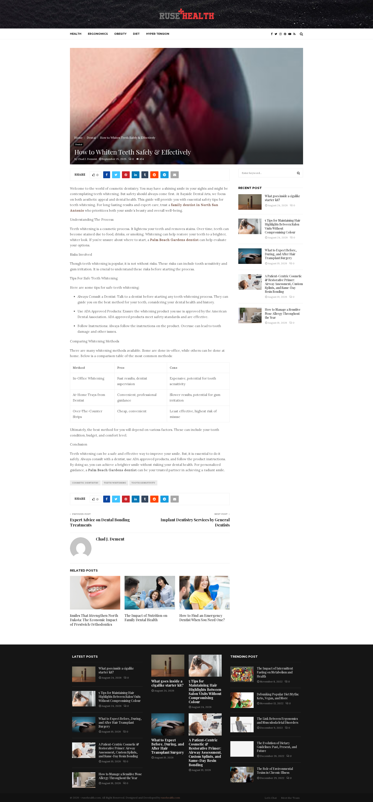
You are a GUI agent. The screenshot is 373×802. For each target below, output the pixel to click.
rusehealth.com (170, 797)
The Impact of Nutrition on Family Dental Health (146, 617)
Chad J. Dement (87, 159)
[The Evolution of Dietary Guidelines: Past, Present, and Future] (242, 749)
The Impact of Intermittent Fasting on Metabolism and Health (275, 672)
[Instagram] (281, 34)
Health (75, 33)
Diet (136, 33)
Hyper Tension (157, 33)
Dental (78, 144)
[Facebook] (273, 34)
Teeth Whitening (115, 482)
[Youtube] (290, 34)
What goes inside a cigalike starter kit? (282, 198)
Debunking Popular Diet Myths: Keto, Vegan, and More (278, 696)
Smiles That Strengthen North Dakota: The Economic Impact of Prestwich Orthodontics (94, 620)
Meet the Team (290, 797)
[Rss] (295, 34)
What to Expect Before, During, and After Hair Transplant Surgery (281, 254)
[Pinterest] (286, 34)
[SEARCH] (298, 173)
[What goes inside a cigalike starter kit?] (250, 202)
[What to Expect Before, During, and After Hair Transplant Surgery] (250, 256)
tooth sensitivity (143, 482)
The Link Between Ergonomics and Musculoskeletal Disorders (277, 721)
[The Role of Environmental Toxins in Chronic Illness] (242, 774)
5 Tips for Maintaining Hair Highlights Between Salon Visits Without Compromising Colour (282, 226)
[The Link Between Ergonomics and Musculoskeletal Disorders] (242, 724)
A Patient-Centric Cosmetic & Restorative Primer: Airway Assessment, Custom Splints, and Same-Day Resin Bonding (284, 284)
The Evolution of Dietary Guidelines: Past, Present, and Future (277, 747)
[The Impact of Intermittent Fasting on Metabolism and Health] (242, 674)
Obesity (120, 33)
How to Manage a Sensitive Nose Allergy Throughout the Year (282, 313)
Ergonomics (98, 33)
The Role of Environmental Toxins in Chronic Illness (275, 771)
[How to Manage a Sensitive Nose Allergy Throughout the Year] (250, 315)
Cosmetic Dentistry (85, 482)
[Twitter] (277, 34)
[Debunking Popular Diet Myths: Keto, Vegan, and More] (242, 700)
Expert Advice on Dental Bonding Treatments (100, 522)
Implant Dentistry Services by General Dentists (195, 522)
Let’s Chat (271, 797)
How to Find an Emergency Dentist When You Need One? (202, 617)
